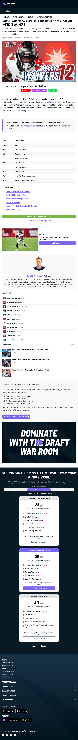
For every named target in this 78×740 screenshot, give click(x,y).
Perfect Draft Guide (8, 663)
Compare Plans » (39, 646)
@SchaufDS (18, 38)
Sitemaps (15, 731)
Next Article (56, 243)
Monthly (15, 490)
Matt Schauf (8, 38)
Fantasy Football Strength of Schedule (21, 206)
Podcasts (6, 17)
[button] (46, 513)
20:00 (4, 180)
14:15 (4, 167)
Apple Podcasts (40, 90)
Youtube (27, 90)
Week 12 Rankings (13, 210)
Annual (62, 490)
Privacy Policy (6, 731)
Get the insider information (39, 216)
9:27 (4, 163)
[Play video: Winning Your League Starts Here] (39, 442)
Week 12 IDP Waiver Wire (16, 195)
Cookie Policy (32, 731)
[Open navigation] (74, 4)
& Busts (11, 671)
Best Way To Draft (7, 665)
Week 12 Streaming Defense (17, 199)
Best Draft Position (8, 674)
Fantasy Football (18, 17)
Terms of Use (23, 731)
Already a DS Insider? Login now (39, 221)
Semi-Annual (39, 490)
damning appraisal (28, 126)
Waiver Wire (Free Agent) (44, 17)
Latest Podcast (7, 677)
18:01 (4, 176)
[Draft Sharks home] (8, 4)
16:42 (4, 172)
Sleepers (4, 668)
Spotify (53, 90)
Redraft (30, 17)
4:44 (4, 154)
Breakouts (5, 671)
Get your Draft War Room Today (16, 416)
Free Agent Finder (13, 202)
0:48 (4, 150)
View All (73, 344)
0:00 (4, 145)
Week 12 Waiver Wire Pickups (18, 191)
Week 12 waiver (55, 102)
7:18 (4, 158)
